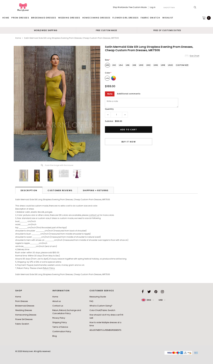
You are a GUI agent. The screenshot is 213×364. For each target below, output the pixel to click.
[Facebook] (143, 291)
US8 (134, 65)
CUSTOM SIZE (182, 65)
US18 (163, 65)
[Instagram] (162, 291)
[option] (45, 30)
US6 (127, 65)
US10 (141, 65)
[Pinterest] (155, 291)
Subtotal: (109, 121)
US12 (148, 65)
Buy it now (128, 141)
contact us (94, 215)
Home (18, 38)
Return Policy (49, 268)
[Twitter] (149, 291)
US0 (107, 65)
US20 (170, 65)
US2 (114, 65)
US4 (121, 65)
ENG (149, 299)
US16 (156, 65)
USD (161, 299)
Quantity (109, 109)
